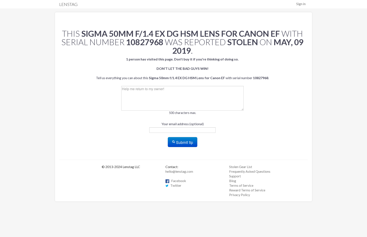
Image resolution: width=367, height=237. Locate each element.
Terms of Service (241, 185)
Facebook (177, 181)
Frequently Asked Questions (249, 171)
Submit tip (184, 142)
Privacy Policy (239, 195)
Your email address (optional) (182, 124)
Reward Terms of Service (247, 190)
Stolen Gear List (240, 167)
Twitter (174, 185)
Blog (232, 181)
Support (235, 176)
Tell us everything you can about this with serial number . (182, 68)
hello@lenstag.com (179, 171)
